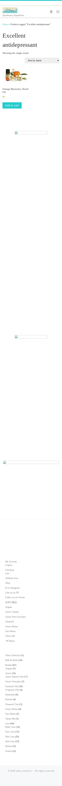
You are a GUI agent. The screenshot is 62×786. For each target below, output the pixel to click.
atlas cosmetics (24, 771)
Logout (8, 565)
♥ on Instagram (12, 588)
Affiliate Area (11, 578)
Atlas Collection (12, 655)
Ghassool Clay (12, 704)
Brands (8, 665)
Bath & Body (11, 660)
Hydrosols (10, 694)
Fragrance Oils (12, 690)
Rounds (8, 699)
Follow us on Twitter (15, 597)
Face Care (10, 732)
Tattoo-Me (10, 636)
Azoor (8, 673)
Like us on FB (12, 592)
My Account (11, 561)
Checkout (9, 570)
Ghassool (9, 621)
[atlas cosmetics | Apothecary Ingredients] (9, 10)
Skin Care (10, 741)
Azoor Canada (12, 612)
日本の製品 (11, 602)
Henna (8, 746)
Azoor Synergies (13, 681)
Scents (8, 751)
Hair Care (9, 736)
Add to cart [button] (12, 105)
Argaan (8, 607)
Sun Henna (10, 631)
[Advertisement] (31, 295)
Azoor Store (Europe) (15, 617)
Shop (7, 583)
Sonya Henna (11, 626)
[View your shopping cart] (51, 12)
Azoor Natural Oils (14, 676)
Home (5, 24)
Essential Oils (11, 686)
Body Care (10, 727)
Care (7, 723)
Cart (7, 573)
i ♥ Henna (10, 641)
